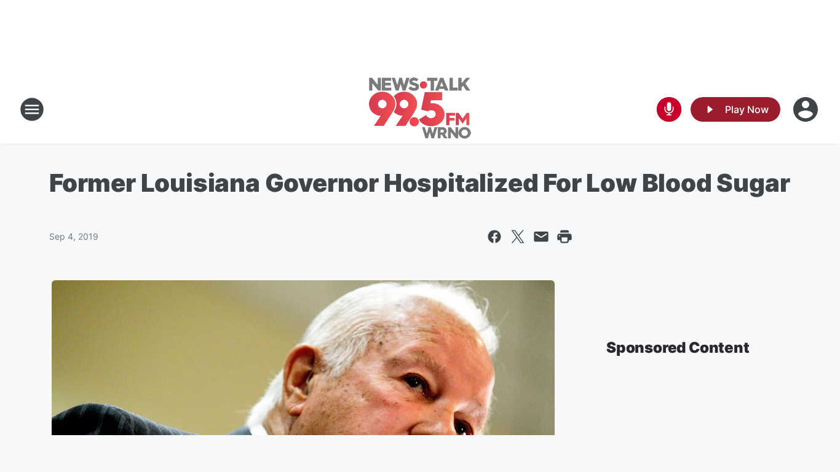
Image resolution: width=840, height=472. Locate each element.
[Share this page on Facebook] (494, 236)
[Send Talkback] (669, 109)
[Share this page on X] (517, 236)
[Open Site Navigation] (32, 109)
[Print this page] (564, 236)
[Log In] (806, 109)
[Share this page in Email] (541, 236)
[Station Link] (420, 109)
